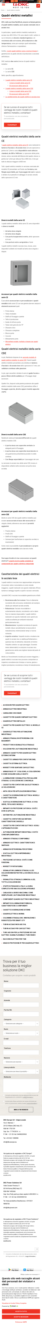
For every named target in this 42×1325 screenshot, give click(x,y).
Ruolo (6, 1029)
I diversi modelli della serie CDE (20, 91)
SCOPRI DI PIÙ (7, 1175)
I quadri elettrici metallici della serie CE (18, 80)
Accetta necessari (21, 1317)
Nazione (7, 1058)
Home (2, 10)
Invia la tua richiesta (21, 1110)
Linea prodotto (9, 1067)
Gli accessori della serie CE (18, 86)
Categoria (7, 1019)
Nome (6, 981)
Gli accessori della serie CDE (19, 94)
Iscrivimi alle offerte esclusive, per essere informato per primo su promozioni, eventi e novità (21, 1102)
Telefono (7, 1048)
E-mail (6, 1039)
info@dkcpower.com (10, 1208)
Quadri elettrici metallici (13, 10)
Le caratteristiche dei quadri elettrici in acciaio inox (22, 97)
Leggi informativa (28, 1097)
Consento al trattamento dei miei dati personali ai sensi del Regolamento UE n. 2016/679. (21, 1096)
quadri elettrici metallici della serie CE (15, 145)
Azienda (7, 1000)
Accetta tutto (21, 1311)
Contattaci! (12, 125)
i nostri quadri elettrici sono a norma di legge (22, 51)
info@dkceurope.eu (10, 1142)
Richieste (7, 1077)
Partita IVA (8, 1010)
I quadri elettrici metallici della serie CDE (19, 88)
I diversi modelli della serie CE (19, 83)
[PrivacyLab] (13, 1306)
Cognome (7, 991)
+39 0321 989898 (12, 1138)
